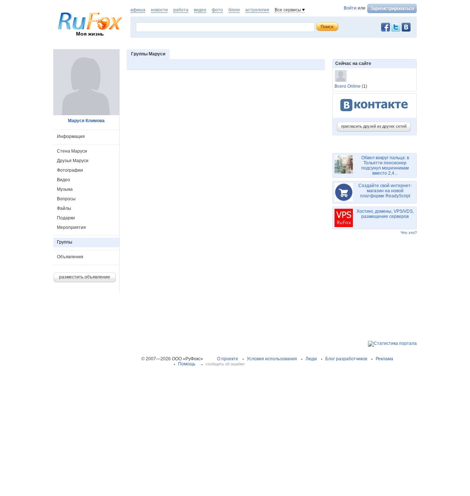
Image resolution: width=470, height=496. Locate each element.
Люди (311, 358)
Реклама (384, 358)
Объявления (70, 256)
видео (200, 9)
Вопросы (66, 198)
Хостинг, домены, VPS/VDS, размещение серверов (385, 214)
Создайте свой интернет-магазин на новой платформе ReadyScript (385, 190)
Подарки (66, 217)
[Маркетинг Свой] (341, 76)
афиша (137, 9)
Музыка (65, 189)
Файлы (64, 208)
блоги (234, 9)
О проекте (227, 358)
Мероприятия (71, 227)
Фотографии (70, 170)
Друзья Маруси (72, 160)
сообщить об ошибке (225, 364)
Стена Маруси (72, 151)
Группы (64, 242)
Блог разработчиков (346, 358)
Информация (71, 136)
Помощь (186, 363)
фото (217, 9)
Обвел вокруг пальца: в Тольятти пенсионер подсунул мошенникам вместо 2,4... (385, 165)
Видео (63, 179)
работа (180, 9)
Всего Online (348, 86)
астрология (257, 9)
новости (159, 9)
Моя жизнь (90, 34)
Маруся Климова (86, 120)
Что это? (409, 232)
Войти (350, 8)
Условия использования (272, 358)
